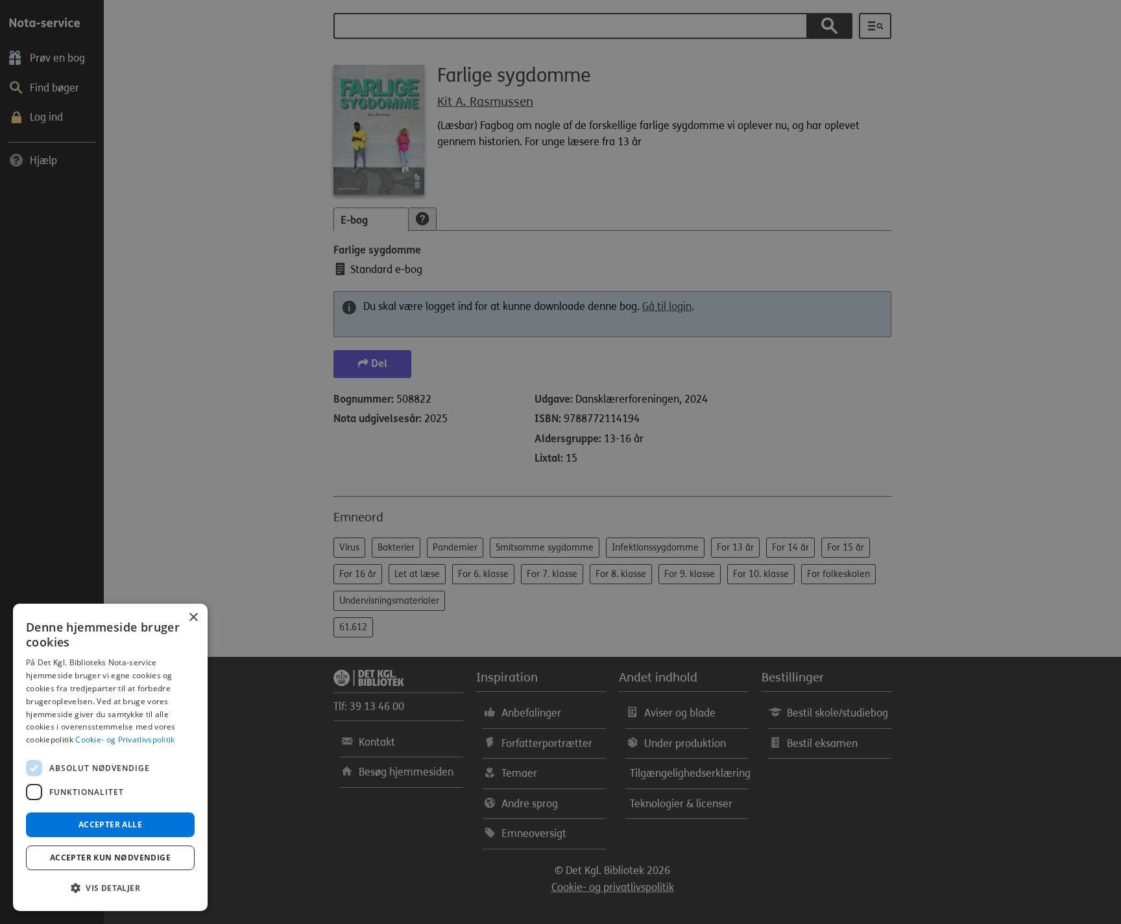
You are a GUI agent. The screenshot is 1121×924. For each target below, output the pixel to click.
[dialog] (110, 757)
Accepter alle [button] (110, 824)
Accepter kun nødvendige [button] (110, 857)
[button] (110, 888)
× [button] (193, 617)
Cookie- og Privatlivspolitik (125, 739)
